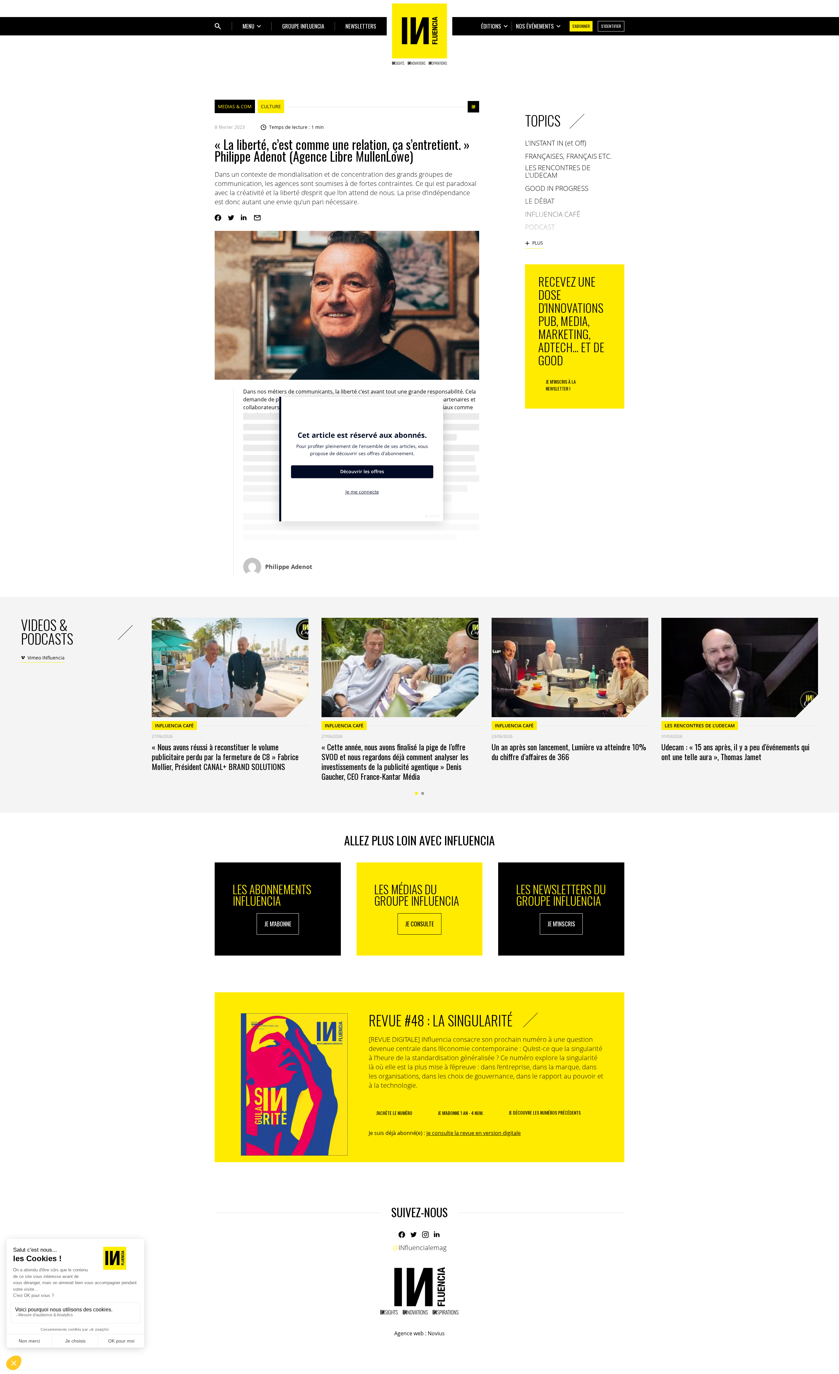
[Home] (419, 34)
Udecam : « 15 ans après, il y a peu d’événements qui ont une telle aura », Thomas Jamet (735, 751)
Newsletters (360, 26)
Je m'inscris (561, 923)
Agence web (409, 1333)
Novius (436, 1333)
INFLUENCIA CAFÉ (174, 725)
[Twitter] (231, 217)
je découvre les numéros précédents (545, 1112)
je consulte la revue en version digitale (473, 1133)
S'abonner (581, 26)
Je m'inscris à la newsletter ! (561, 385)
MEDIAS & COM (235, 106)
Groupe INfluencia (303, 26)
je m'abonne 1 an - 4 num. (460, 1112)
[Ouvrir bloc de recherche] (218, 26)
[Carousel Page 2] (422, 793)
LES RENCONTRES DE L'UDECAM (700, 725)
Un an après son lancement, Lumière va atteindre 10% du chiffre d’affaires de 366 (569, 751)
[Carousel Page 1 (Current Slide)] (416, 793)
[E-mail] (257, 217)
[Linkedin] (244, 217)
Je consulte (419, 923)
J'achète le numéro (394, 1112)
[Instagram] (425, 1234)
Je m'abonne (277, 923)
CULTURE (271, 106)
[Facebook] (218, 217)
